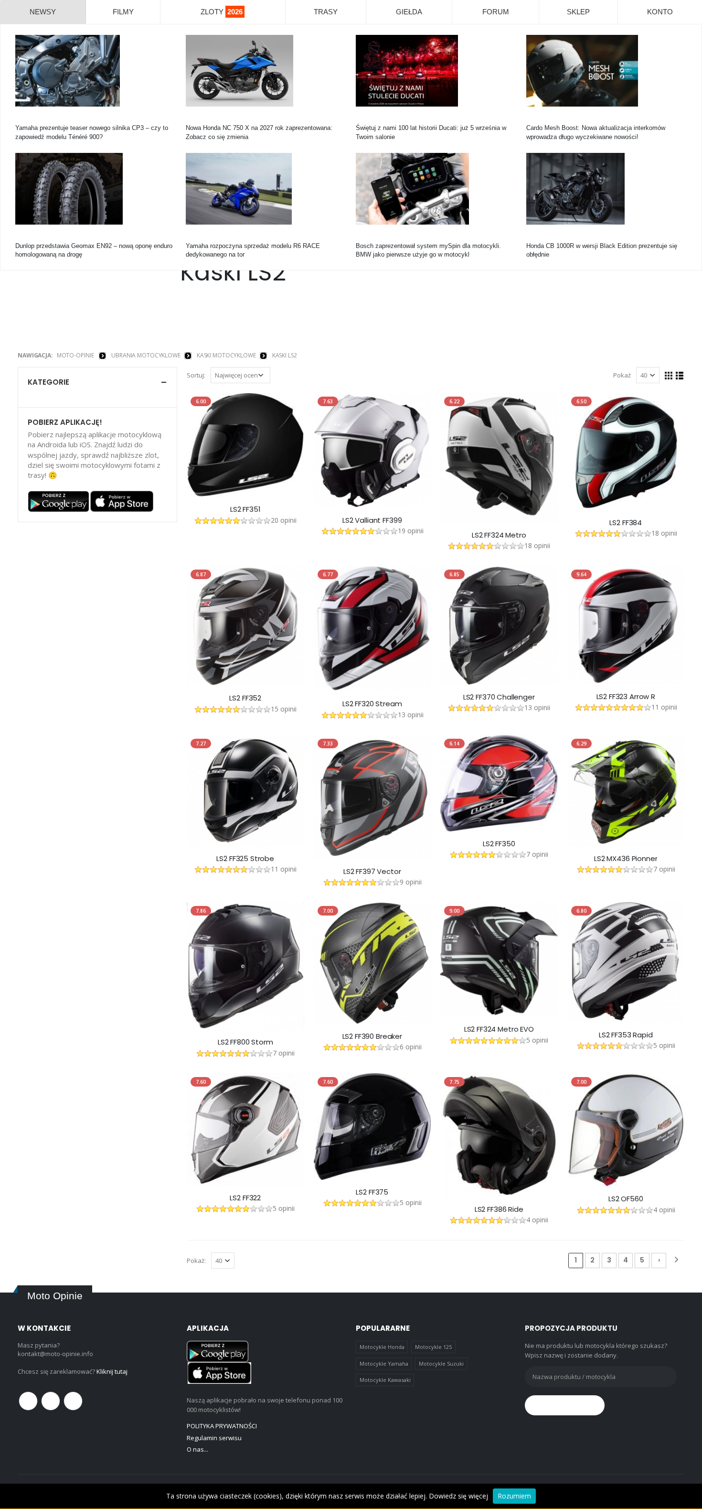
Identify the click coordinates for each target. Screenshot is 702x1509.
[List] (679, 375)
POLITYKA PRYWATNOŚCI (222, 1426)
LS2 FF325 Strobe (245, 858)
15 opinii (284, 708)
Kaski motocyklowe (226, 355)
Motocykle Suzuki (441, 1363)
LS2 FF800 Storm (245, 1042)
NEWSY (43, 12)
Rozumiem (514, 1495)
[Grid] (668, 375)
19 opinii (411, 530)
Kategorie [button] (48, 382)
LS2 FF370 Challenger (499, 697)
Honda (194, 119)
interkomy (539, 119)
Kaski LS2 (284, 355)
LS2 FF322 (245, 1198)
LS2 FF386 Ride (499, 1209)
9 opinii (411, 881)
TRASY (326, 12)
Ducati (364, 119)
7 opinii (537, 854)
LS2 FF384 (625, 523)
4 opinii (537, 1219)
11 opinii (664, 706)
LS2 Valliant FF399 (372, 520)
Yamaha (26, 119)
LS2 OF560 (625, 1199)
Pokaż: (196, 1260)
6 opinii (411, 1046)
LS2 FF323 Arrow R (625, 696)
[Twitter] (50, 1401)
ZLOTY (222, 12)
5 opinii (537, 1040)
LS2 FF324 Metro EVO (499, 1029)
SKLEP (578, 12)
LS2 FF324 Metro (499, 535)
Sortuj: (196, 375)
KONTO (660, 12)
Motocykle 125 (433, 1346)
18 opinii (537, 545)
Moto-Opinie (75, 355)
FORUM (495, 12)
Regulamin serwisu (214, 1438)
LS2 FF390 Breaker (372, 1036)
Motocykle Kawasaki (385, 1379)
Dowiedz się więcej (458, 1495)
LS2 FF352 (245, 698)
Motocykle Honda (382, 1346)
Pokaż (622, 375)
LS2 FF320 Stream (372, 704)
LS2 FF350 (499, 844)
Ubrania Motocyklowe (146, 355)
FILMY (123, 12)
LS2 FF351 (245, 509)
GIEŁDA (409, 12)
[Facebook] (28, 1401)
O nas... (197, 1449)
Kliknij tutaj (112, 1371)
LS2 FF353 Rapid (626, 1035)
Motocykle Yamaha (384, 1363)
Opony (24, 237)
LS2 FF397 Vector (372, 871)
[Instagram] (73, 1401)
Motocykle (370, 237)
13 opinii (411, 714)
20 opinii (284, 520)
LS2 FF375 (372, 1192)
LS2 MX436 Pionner (625, 858)
